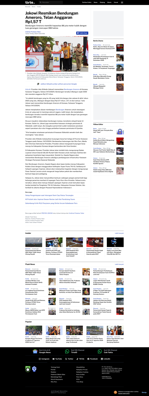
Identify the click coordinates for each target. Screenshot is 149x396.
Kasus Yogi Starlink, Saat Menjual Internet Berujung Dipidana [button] (115, 340)
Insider (39, 6)
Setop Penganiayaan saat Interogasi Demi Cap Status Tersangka (49, 195)
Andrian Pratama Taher (33, 32)
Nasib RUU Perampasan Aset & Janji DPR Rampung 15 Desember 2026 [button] (103, 58)
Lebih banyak (119, 264)
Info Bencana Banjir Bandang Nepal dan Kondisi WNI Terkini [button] (102, 302)
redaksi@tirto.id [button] (106, 376)
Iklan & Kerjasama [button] (57, 379)
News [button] (96, 2)
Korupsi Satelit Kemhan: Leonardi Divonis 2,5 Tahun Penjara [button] (67, 272)
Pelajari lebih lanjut (124, 393)
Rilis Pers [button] (54, 382)
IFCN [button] (78, 379)
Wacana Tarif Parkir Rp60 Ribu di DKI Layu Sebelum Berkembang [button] (104, 151)
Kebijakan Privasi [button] (81, 370)
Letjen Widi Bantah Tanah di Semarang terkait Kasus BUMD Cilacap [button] (102, 282)
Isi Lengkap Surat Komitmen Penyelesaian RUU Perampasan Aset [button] (34, 292)
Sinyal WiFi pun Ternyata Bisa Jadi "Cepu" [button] (103, 131)
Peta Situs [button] (79, 377)
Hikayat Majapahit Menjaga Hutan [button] (99, 87)
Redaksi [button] (53, 372)
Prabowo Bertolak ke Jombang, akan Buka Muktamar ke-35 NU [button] (69, 311)
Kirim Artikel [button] (80, 374)
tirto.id (27, 89)
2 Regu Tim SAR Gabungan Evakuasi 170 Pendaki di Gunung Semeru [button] (102, 292)
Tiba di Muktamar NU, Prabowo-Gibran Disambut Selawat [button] (69, 281)
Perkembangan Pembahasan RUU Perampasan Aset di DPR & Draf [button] (103, 272)
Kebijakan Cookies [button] (82, 372)
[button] (30, 2)
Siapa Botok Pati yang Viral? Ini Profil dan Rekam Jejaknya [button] (53, 340)
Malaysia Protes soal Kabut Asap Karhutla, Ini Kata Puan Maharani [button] (70, 291)
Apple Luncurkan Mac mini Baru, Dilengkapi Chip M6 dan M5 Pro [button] (114, 252)
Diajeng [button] (102, 2)
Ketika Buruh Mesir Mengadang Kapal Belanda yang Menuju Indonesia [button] (103, 142)
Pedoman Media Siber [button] (58, 374)
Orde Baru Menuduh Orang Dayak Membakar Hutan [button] (102, 77)
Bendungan (60, 110)
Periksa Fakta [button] (86, 2)
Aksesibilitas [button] (80, 367)
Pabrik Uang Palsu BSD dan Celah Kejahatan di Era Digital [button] (103, 170)
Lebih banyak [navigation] (119, 233)
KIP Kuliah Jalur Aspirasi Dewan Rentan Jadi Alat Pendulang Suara (50, 199)
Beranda (27, 6)
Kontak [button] (53, 370)
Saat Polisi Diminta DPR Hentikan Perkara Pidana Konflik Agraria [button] (101, 161)
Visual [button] (116, 2)
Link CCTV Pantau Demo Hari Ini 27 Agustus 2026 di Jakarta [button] (94, 340)
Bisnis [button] (109, 2)
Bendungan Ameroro (72, 89)
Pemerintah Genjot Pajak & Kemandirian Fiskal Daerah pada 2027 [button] (94, 252)
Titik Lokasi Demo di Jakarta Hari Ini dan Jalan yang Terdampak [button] (74, 340)
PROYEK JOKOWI (47, 213)
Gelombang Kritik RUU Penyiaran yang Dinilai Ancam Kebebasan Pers (51, 203)
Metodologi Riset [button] (56, 377)
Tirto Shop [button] (79, 382)
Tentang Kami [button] (55, 367)
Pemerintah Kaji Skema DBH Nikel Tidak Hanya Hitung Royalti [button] (33, 252)
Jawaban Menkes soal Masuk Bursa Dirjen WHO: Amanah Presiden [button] (33, 282)
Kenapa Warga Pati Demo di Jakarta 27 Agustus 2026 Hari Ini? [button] (33, 340)
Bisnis (33, 6)
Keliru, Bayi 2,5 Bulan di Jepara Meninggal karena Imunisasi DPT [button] (104, 47)
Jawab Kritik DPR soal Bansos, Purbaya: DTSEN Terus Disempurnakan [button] (54, 252)
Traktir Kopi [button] (83, 33)
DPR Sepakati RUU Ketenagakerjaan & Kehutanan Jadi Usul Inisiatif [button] (72, 253)
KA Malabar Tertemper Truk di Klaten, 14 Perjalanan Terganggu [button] (104, 67)
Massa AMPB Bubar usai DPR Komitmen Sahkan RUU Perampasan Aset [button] (35, 312)
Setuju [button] (144, 392)
